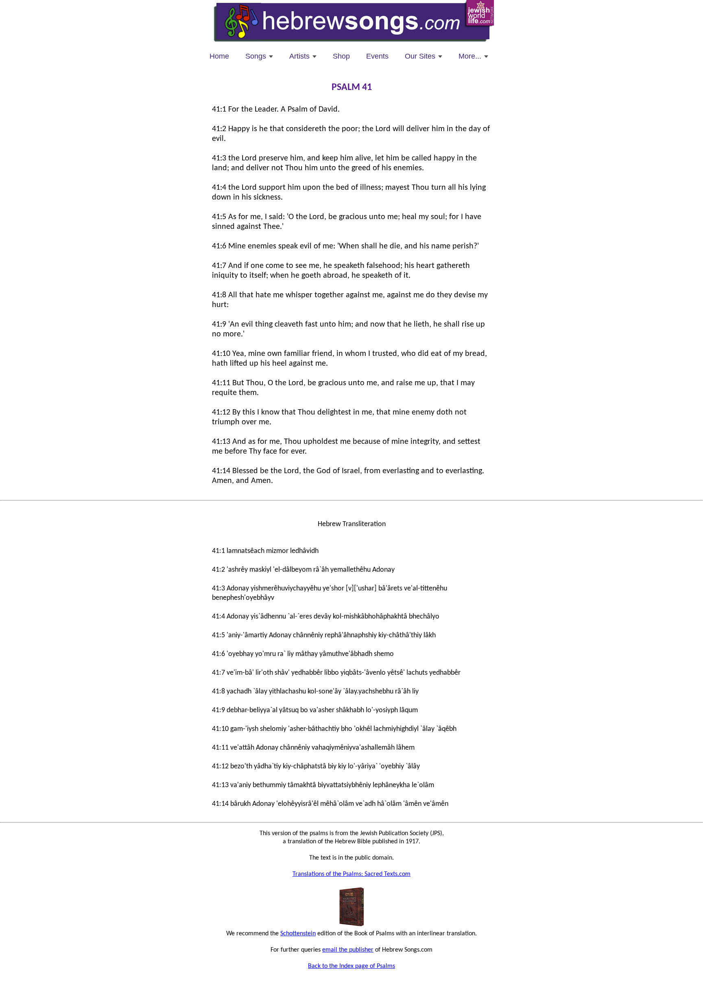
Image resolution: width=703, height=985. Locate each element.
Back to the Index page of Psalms (351, 966)
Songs (255, 56)
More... (469, 56)
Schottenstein (298, 933)
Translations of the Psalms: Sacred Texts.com (351, 874)
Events (377, 56)
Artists (299, 56)
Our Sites (420, 56)
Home (219, 56)
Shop (341, 56)
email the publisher (347, 950)
